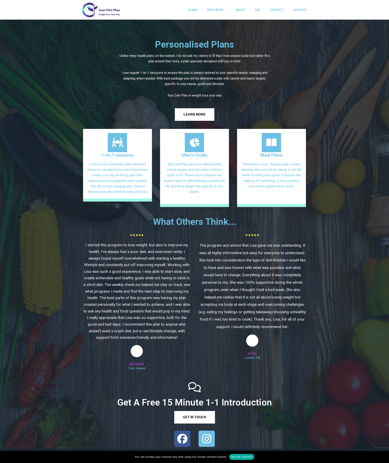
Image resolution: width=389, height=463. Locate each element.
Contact (276, 10)
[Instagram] (207, 439)
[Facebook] (182, 439)
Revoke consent (241, 456)
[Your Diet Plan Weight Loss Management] (100, 10)
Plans (192, 10)
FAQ (257, 10)
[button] (225, 10)
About (240, 10)
